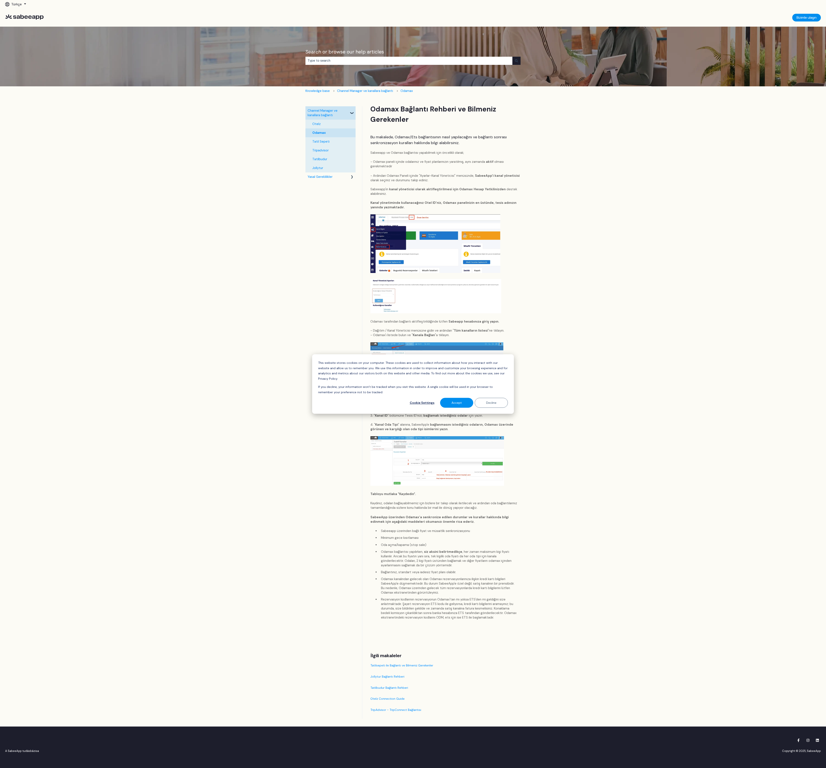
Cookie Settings (422, 403)
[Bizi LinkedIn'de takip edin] (817, 740)
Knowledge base (317, 91)
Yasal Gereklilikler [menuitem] (320, 177)
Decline (491, 403)
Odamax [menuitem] (319, 133)
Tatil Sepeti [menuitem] (321, 141)
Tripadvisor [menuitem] (320, 150)
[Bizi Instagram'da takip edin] (807, 740)
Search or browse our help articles (344, 52)
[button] (352, 111)
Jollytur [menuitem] (317, 168)
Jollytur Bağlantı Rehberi (387, 676)
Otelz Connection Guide (387, 699)
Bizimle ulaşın (807, 17)
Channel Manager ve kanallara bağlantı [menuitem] (322, 112)
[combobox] (408, 61)
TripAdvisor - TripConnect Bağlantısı (395, 710)
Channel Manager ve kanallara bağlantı (365, 91)
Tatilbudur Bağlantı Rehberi (389, 688)
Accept (457, 403)
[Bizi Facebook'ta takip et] (798, 740)
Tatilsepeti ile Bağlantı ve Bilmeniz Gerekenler (401, 665)
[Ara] (516, 61)
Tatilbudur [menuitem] (319, 159)
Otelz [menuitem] (316, 124)
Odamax (407, 91)
